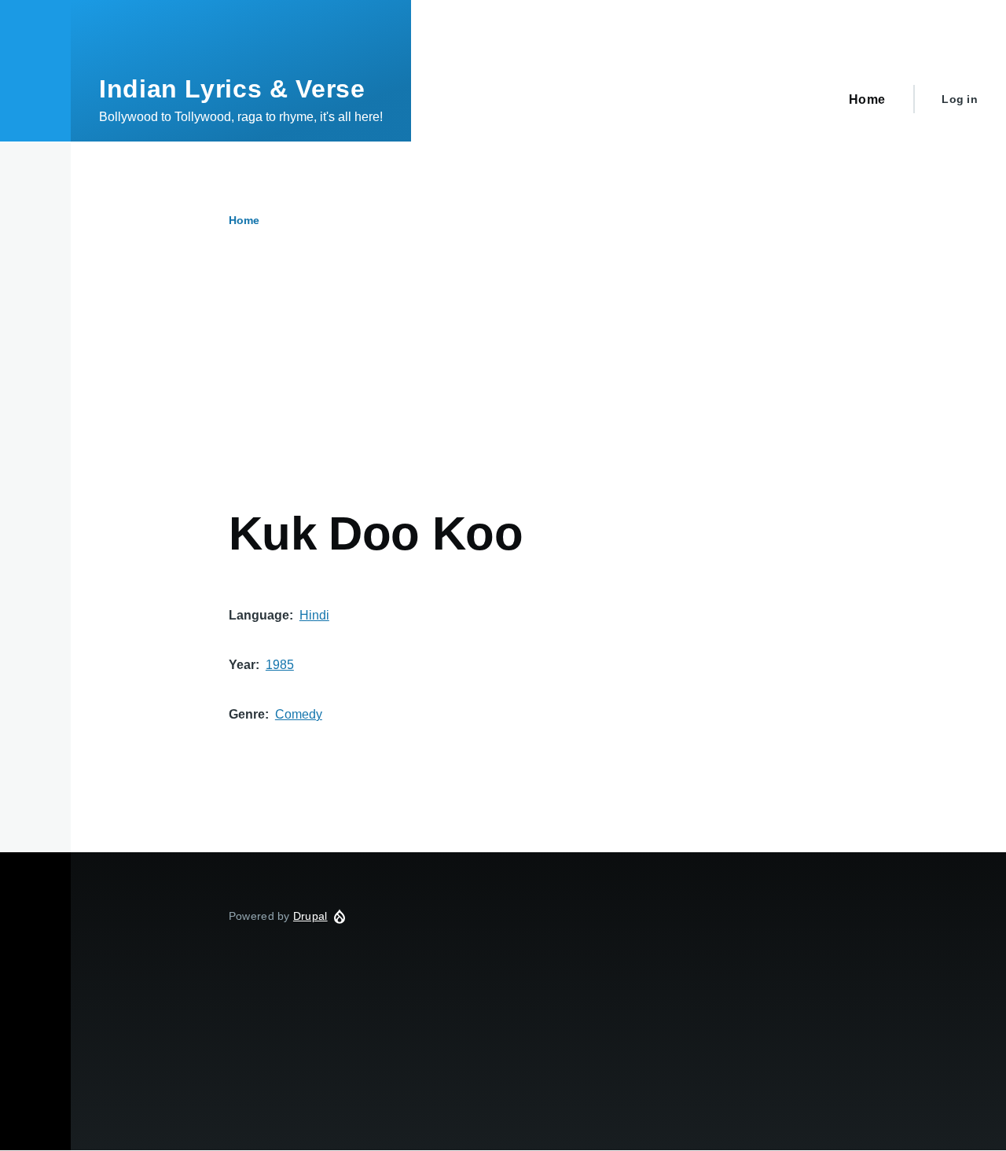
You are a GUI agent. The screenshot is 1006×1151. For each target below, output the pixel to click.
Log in (960, 99)
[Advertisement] (538, 388)
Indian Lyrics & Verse (232, 89)
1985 (280, 664)
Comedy (298, 714)
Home (244, 220)
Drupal (310, 916)
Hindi (314, 615)
